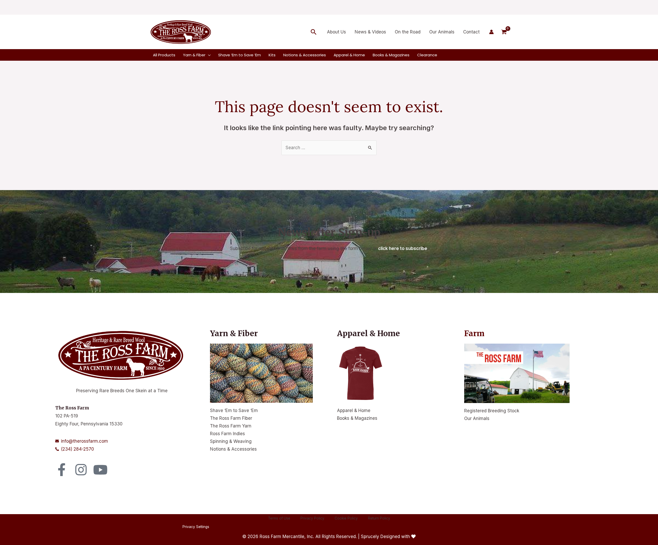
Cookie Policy (346, 527)
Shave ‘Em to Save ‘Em (234, 410)
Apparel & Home (353, 410)
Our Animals (476, 418)
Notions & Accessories (233, 449)
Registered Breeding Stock (491, 410)
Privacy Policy (312, 527)
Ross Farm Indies (227, 433)
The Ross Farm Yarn (230, 425)
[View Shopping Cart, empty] (504, 32)
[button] (313, 32)
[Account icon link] (491, 32)
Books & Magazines (357, 418)
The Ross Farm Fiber (231, 418)
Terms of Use (279, 527)
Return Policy (379, 527)
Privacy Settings (195, 535)
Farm (474, 333)
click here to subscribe (402, 248)
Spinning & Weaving (231, 441)
